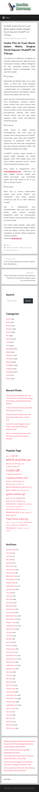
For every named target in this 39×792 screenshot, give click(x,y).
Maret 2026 (10, 566)
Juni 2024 (9, 636)
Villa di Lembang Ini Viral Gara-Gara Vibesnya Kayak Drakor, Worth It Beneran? (18, 436)
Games (8, 339)
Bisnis (8, 245)
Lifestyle (9, 355)
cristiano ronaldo (13, 466)
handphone (20, 501)
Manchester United (13, 509)
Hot (7, 345)
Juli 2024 (9, 632)
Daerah (8, 329)
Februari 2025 (11, 609)
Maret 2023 (10, 685)
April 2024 (9, 642)
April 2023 (9, 682)
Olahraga (9, 359)
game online (15, 494)
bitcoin (10, 464)
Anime (8, 319)
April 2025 (9, 602)
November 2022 (11, 698)
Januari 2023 (10, 692)
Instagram (21, 504)
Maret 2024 (10, 645)
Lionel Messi (10, 506)
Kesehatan (9, 349)
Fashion (8, 332)
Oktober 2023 (10, 662)
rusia (20, 522)
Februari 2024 (11, 649)
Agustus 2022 (11, 708)
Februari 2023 (11, 688)
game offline (25, 490)
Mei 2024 (9, 639)
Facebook (20, 484)
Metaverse (12, 512)
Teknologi (9, 372)
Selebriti (9, 369)
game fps (27, 487)
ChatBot (21, 248)
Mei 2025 (9, 599)
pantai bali (28, 512)
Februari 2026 (11, 570)
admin (25, 38)
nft (22, 512)
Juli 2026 (9, 553)
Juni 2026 (9, 556)
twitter (15, 525)
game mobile (13, 490)
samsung (27, 522)
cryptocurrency (17, 477)
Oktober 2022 (10, 702)
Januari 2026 (10, 573)
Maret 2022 (10, 725)
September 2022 (12, 705)
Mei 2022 (9, 718)
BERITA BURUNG (12, 248)
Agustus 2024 (11, 629)
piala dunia (11, 515)
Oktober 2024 (10, 622)
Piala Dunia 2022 (17, 519)
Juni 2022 (9, 715)
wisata (20, 528)
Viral (7, 375)
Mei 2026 (9, 560)
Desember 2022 (11, 695)
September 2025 (12, 586)
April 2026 (9, 563)
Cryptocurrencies (14, 474)
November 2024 (11, 619)
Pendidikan (10, 365)
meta (24, 509)
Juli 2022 (9, 712)
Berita (8, 322)
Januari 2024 (10, 652)
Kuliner (8, 352)
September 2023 (12, 665)
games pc (10, 501)
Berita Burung (17, 238)
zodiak (8, 531)
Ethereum (10, 484)
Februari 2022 (10, 728)
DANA (9, 481)
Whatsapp (11, 528)
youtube (27, 528)
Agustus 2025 (11, 589)
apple (8, 456)
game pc (11, 498)
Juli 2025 (9, 593)
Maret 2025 (10, 606)
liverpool (19, 506)
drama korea (18, 481)
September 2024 (12, 626)
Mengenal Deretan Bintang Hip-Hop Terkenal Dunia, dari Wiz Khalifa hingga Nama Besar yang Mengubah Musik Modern (19, 744)
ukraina (23, 525)
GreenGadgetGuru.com (12, 171)
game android (13, 487)
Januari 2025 (10, 612)
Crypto (13, 470)
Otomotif (9, 362)
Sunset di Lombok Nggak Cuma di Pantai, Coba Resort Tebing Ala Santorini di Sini (18, 426)
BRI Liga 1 (19, 464)
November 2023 (11, 659)
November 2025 (11, 579)
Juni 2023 (9, 675)
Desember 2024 (11, 616)
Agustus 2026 (11, 550)
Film (7, 336)
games (20, 498)
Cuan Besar (28, 248)
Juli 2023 (9, 672)
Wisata (8, 379)
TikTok (8, 525)
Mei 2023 (9, 679)
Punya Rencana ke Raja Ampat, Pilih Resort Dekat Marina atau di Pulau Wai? (18, 417)
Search (28, 301)
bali (14, 456)
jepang (29, 504)
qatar (8, 522)
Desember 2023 (11, 655)
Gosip (8, 342)
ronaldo (14, 522)
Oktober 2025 (10, 583)
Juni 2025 (9, 596)
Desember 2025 (11, 576)
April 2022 (9, 722)
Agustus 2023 (11, 669)
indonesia (11, 504)
